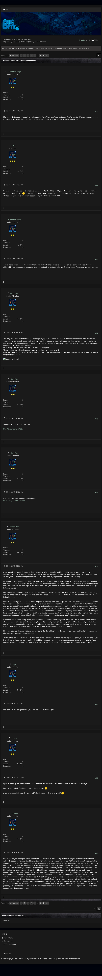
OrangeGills (14, 526)
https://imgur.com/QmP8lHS (14, 500)
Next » (45, 56)
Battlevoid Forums (27, 48)
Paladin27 (14, 293)
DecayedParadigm (14, 71)
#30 (96, 853)
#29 (96, 778)
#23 (96, 259)
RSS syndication (9, 944)
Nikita (14, 145)
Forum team (8, 938)
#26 (96, 493)
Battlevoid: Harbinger (44, 48)
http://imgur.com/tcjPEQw (13, 429)
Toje (14, 664)
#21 (96, 111)
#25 (96, 419)
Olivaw (14, 738)
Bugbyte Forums (10, 48)
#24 (96, 333)
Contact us (7, 941)
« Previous (14, 56)
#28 (96, 704)
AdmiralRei (13, 813)
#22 (96, 185)
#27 (96, 567)
